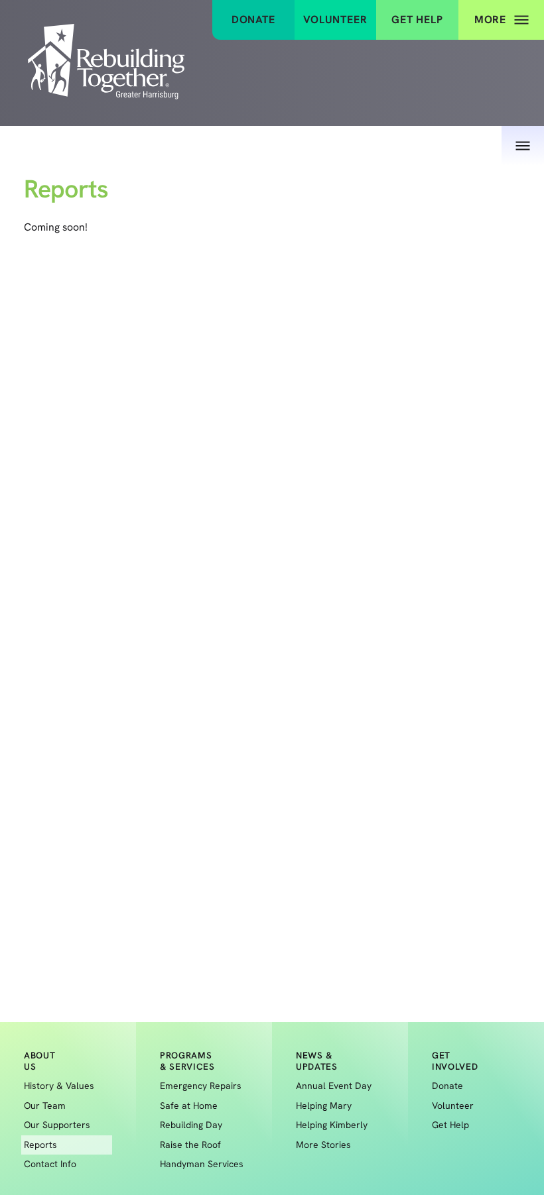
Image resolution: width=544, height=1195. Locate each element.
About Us (441, 94)
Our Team (45, 1105)
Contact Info (50, 1164)
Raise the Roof (190, 1145)
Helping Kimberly (332, 1125)
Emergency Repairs (200, 1086)
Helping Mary (324, 1105)
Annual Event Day (334, 1086)
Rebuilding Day (191, 1125)
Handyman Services (201, 1164)
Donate (253, 20)
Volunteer (335, 20)
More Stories (323, 1145)
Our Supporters (57, 1125)
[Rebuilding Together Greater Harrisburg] (106, 63)
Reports (40, 1145)
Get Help (416, 20)
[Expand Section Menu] (523, 146)
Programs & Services (187, 1060)
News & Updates (317, 1060)
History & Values (59, 1086)
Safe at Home (189, 1105)
